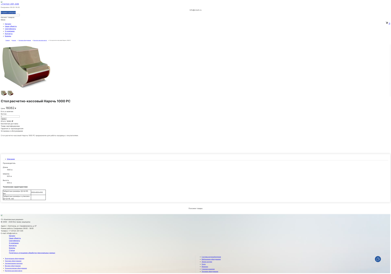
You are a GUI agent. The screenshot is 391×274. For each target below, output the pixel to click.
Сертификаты (10, 29)
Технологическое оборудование (16, 268)
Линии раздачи (207, 262)
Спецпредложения (208, 269)
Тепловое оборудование (210, 271)
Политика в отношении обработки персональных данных (32, 253)
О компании (10, 31)
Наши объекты (11, 26)
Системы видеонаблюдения (211, 257)
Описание (11, 159)
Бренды (8, 36)
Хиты (204, 264)
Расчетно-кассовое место (13, 271)
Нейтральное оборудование (211, 259)
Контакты (9, 34)
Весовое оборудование (13, 266)
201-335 (10, 4)
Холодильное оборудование (14, 258)
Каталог (8, 24)
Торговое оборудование (13, 261)
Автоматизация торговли (14, 263)
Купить (4, 119)
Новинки (205, 266)
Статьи (12, 250)
